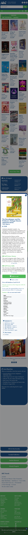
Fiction (7, 334)
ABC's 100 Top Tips (9, 328)
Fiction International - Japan (11, 330)
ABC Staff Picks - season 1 (11, 326)
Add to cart (14, 276)
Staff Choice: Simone (9, 323)
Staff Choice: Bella (9, 324)
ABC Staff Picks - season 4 (11, 327)
